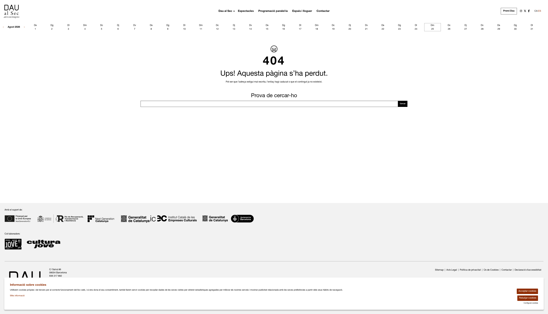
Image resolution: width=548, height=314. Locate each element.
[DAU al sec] (91, 12)
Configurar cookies (531, 303)
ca (536, 11)
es (539, 11)
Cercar (403, 104)
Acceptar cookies (527, 291)
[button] (3, 27)
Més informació (17, 296)
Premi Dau (508, 11)
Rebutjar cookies (527, 298)
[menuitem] (521, 11)
